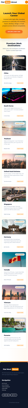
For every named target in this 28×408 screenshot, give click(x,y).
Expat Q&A (4, 388)
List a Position (5, 385)
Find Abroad (9, 2)
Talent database (6, 386)
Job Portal (4, 383)
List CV (14, 395)
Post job (6, 395)
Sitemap (4, 390)
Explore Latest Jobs (14, 31)
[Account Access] (26, 2)
